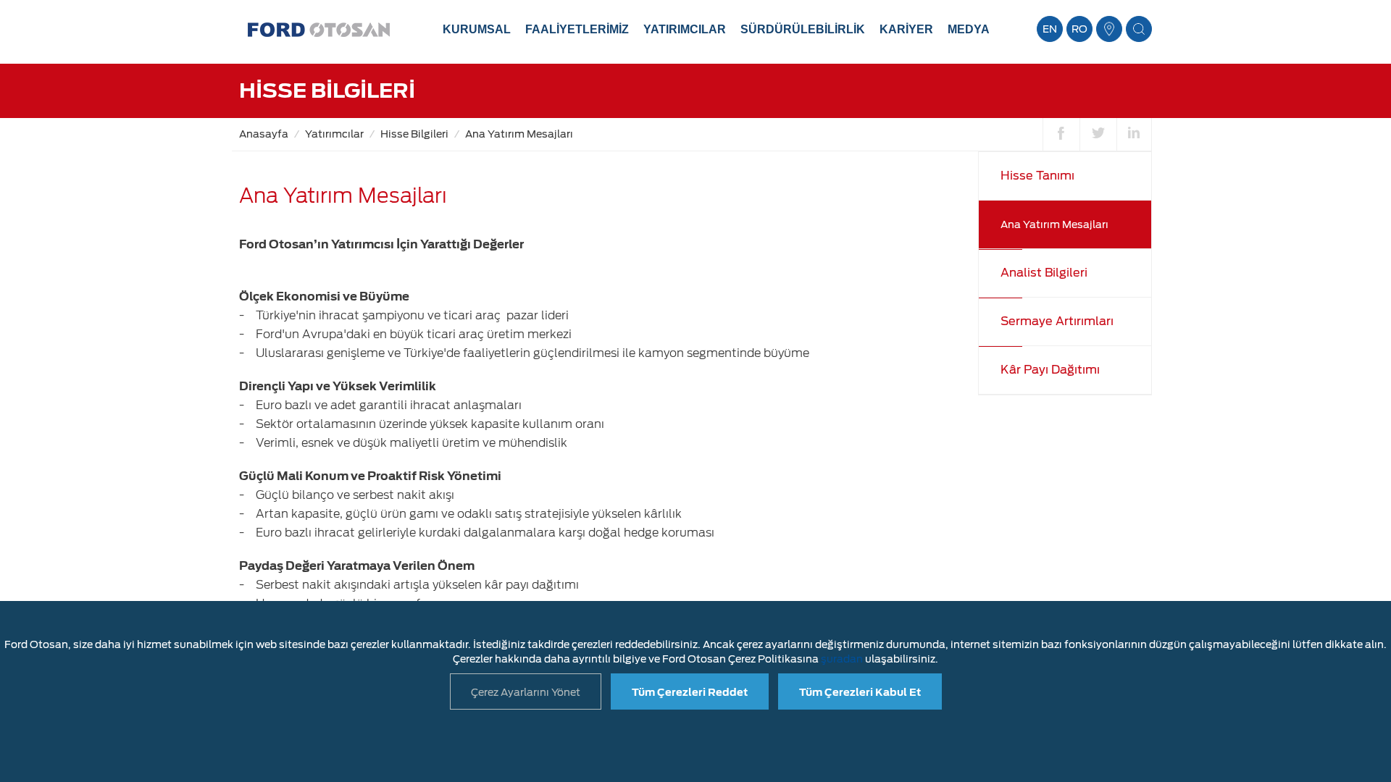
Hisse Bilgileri (414, 134)
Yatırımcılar (334, 134)
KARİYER (906, 29)
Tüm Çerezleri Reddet (690, 692)
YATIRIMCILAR (684, 29)
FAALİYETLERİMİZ (577, 29)
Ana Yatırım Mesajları (519, 134)
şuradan (842, 659)
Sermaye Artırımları (1057, 321)
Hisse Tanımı (1037, 175)
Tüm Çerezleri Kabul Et (860, 692)
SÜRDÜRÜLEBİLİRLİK (802, 29)
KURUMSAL (477, 29)
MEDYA (969, 29)
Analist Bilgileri (1044, 272)
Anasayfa (263, 134)
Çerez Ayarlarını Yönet (525, 692)
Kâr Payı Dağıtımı (1050, 370)
